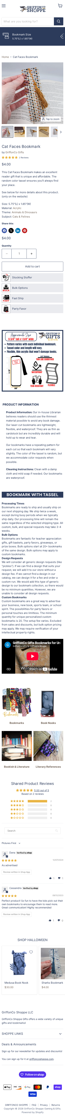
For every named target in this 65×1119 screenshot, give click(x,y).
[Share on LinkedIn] (17, 230)
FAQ (34, 1105)
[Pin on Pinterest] (24, 230)
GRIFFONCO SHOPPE (16, 1105)
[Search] (58, 21)
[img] (9, 860)
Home (5, 56)
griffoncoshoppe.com (41, 1058)
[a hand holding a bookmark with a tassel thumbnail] (7, 131)
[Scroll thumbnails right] (60, 132)
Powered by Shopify (33, 1112)
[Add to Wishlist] (31, 952)
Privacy (44, 1105)
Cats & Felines (21, 216)
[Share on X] (11, 230)
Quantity (6, 245)
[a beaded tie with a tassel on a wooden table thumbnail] (43, 131)
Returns (55, 1105)
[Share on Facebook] (4, 230)
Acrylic (17, 208)
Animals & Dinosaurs (24, 212)
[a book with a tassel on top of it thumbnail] (19, 131)
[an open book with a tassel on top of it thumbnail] (31, 131)
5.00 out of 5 (41, 790)
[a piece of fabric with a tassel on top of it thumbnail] (56, 131)
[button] (17, 801)
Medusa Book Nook (16, 982)
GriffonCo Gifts (14, 152)
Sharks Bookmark (52, 982)
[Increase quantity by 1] (31, 254)
